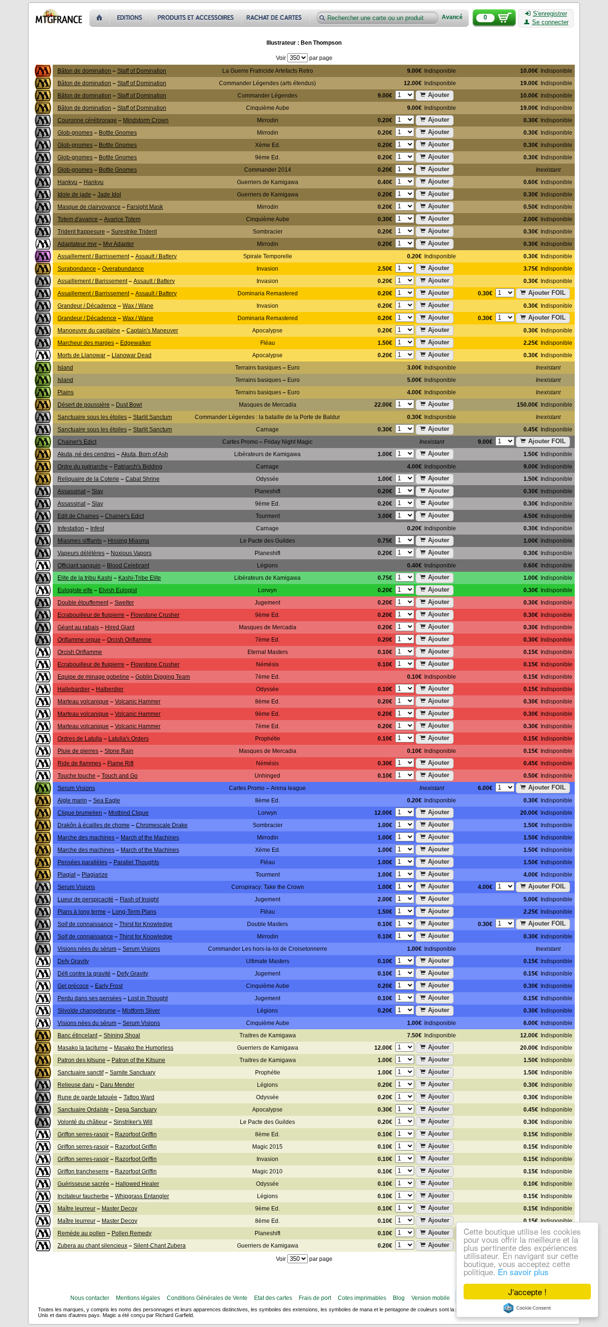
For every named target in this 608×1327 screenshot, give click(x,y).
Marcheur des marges (85, 343)
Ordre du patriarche (82, 466)
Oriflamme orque (79, 640)
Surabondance (76, 269)
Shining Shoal (122, 1035)
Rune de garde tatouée (87, 1097)
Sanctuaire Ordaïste (83, 1109)
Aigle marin (72, 800)
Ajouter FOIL (547, 292)
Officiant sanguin (79, 565)
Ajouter (438, 94)
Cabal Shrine (142, 479)
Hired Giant (119, 627)
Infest (97, 528)
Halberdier (110, 689)
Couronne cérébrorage (87, 120)
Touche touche (76, 776)
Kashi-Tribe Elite (139, 578)
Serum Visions (76, 788)
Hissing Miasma (128, 541)
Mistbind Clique (128, 813)
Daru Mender (117, 1085)
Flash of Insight (139, 899)
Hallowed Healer (137, 1184)
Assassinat (71, 491)
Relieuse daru (75, 1085)
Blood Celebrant (128, 565)
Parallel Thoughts (136, 862)
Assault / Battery (156, 256)
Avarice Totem (122, 219)
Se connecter (550, 22)
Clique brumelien (79, 813)
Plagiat (66, 875)
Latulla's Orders (128, 739)
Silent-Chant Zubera (159, 1246)
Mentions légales (138, 1298)
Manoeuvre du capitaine (88, 330)
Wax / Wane (138, 306)
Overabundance (123, 269)
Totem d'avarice (77, 219)
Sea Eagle (106, 800)
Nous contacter (89, 1298)
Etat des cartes (273, 1298)
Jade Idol (109, 194)
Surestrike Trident (134, 231)
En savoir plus (523, 1272)
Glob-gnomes (75, 133)
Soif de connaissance (85, 924)
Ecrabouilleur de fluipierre (90, 615)
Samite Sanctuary (132, 1072)
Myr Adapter (118, 244)
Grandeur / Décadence (86, 306)
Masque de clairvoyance (89, 207)
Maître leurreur (76, 1208)
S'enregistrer (550, 13)
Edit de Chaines (78, 516)
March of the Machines (150, 837)
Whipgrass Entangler (142, 1196)
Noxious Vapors (131, 553)
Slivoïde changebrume (86, 1011)
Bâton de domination (84, 71)
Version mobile (430, 1298)
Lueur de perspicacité (85, 899)
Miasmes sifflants (79, 541)
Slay (97, 491)
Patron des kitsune (81, 1060)
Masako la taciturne (82, 1048)
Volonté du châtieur (82, 1122)
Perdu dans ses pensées (89, 998)
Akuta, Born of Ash (144, 454)
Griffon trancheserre (83, 1171)
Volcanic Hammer (138, 701)
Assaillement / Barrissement (93, 256)
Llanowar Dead (132, 355)
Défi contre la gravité (84, 973)
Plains (65, 392)
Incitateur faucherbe (83, 1196)
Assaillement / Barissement (92, 281)
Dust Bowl (129, 405)
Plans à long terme (81, 912)
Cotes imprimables (362, 1298)
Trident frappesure (81, 231)
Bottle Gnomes (118, 133)
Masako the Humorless (143, 1048)
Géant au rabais (78, 627)
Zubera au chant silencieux (92, 1246)
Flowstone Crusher (155, 615)
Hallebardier (73, 689)
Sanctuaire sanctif (80, 1072)
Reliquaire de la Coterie (88, 479)
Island (65, 368)
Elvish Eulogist (118, 590)
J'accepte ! (527, 1292)
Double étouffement (82, 602)
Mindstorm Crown (146, 120)
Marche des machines (85, 837)
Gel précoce (73, 986)
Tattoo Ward (139, 1097)
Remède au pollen (81, 1233)
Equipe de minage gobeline (93, 677)
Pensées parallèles (82, 862)
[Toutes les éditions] (130, 18)
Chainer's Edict (76, 442)
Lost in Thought (148, 998)
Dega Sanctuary (136, 1109)
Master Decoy (119, 1208)
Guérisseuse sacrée (83, 1184)
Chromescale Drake (162, 825)
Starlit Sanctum (152, 417)
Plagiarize (95, 875)
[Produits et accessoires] (196, 18)
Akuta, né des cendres (86, 454)
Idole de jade (74, 194)
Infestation (70, 528)
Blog (399, 1298)
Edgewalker (135, 343)
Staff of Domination (141, 71)
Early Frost (109, 986)
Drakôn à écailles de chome (93, 825)
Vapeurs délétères (80, 553)
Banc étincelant (77, 1035)
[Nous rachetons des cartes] (277, 18)
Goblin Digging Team (162, 677)
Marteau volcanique (83, 701)
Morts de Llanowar (81, 355)
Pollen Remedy (132, 1233)
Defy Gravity (73, 961)
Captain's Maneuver (152, 330)
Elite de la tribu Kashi (84, 578)
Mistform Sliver (141, 1011)
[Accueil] (99, 18)
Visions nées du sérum (86, 949)
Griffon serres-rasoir (83, 1134)
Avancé (452, 17)
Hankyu (67, 182)
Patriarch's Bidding (138, 466)
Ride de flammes (79, 763)
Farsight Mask (145, 207)
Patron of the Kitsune (138, 1060)
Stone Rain (118, 751)
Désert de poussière (83, 405)
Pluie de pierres (77, 751)
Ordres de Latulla (79, 739)
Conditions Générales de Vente (207, 1298)
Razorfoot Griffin (136, 1134)
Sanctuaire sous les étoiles (92, 417)
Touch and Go (120, 776)
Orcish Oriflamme (129, 640)
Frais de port (315, 1298)
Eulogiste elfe (75, 590)
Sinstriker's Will (133, 1122)
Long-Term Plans (134, 912)
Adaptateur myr (77, 244)
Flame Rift (120, 763)
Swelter (124, 602)
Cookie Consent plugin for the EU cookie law (527, 1308)
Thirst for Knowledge (145, 924)
